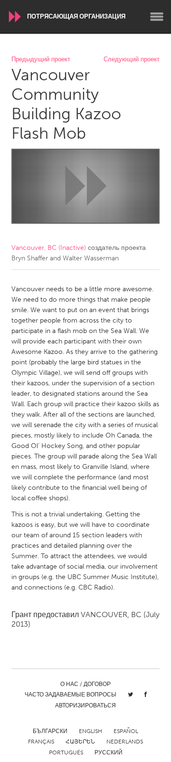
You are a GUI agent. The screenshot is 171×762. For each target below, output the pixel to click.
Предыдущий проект (40, 60)
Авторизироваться (85, 705)
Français (41, 741)
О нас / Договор (85, 684)
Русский (109, 752)
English (90, 731)
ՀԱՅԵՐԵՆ (80, 741)
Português (66, 752)
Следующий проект (132, 60)
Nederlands (124, 741)
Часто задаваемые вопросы (70, 694)
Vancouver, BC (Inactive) (48, 248)
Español (126, 731)
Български (50, 731)
